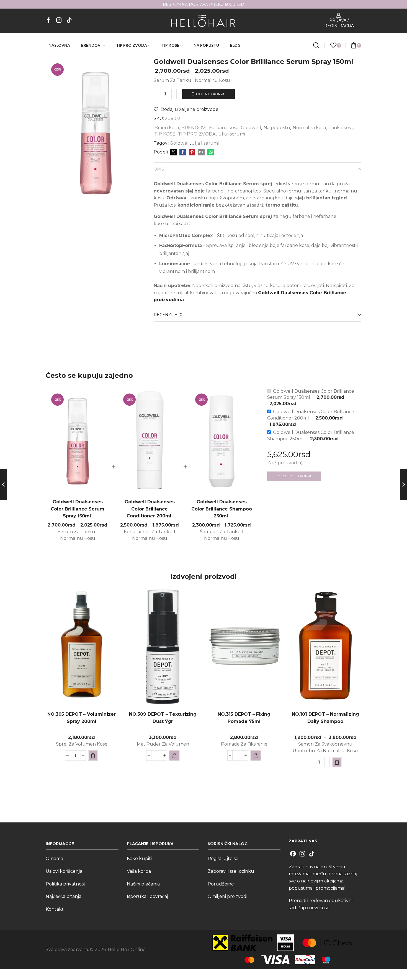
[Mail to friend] (201, 152)
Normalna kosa (309, 127)
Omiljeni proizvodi (227, 896)
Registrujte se (223, 858)
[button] (93, 755)
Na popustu (277, 127)
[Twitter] (173, 152)
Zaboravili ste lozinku (231, 871)
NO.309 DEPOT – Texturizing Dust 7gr (163, 718)
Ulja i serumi (231, 134)
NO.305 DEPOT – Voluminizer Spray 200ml (81, 718)
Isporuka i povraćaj (147, 896)
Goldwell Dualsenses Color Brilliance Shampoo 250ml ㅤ (221, 509)
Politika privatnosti (66, 884)
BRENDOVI (91, 45)
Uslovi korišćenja (64, 871)
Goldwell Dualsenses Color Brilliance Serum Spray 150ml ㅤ (77, 509)
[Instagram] (59, 20)
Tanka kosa (340, 127)
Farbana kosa (223, 127)
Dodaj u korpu (211, 94)
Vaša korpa (139, 871)
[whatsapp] (210, 152)
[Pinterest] (192, 152)
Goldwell (251, 127)
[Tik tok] (69, 20)
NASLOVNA (59, 45)
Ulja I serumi (205, 143)
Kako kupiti (139, 858)
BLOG (235, 45)
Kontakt (55, 909)
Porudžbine (221, 884)
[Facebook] (48, 20)
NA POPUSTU (206, 45)
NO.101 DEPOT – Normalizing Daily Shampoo (325, 718)
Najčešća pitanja (63, 896)
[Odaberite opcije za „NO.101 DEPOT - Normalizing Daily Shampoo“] (337, 762)
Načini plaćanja (143, 884)
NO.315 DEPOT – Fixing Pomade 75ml (244, 718)
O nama (54, 858)
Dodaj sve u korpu (294, 476)
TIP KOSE (170, 45)
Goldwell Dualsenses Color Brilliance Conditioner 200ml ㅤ (150, 509)
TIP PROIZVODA (131, 45)
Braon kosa (166, 127)
